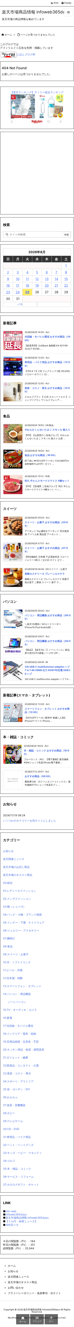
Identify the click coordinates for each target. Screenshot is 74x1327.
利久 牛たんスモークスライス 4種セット (47, 480)
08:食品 (8, 946)
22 (66, 285)
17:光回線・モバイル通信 (18, 1025)
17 (17, 285)
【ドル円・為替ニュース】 (21, 1221)
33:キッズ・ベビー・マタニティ (22, 1152)
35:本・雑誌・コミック (17, 1168)
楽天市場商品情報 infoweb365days (27, 1217)
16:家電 (7, 1017)
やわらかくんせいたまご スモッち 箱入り (47, 429)
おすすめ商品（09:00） (38, 776)
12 (37, 279)
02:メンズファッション (17, 898)
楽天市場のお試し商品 (16, 866)
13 (47, 279)
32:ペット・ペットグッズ (18, 1144)
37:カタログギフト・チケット (21, 1184)
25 (27, 292)
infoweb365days (16, 1214)
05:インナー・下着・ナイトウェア (23, 922)
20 (47, 285)
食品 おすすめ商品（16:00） (41, 455)
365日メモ (12, 1224)
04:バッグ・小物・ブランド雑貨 (22, 914)
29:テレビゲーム (13, 1121)
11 (27, 279)
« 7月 (20, 304)
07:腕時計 (9, 938)
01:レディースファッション (19, 890)
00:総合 (8, 882)
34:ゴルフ (9, 1160)
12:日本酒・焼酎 (13, 978)
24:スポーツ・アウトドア (18, 1081)
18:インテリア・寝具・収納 (19, 1033)
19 (37, 285)
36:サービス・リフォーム (18, 1176)
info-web (11, 1211)
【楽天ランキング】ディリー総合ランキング (37, 92)
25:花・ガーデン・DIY (16, 1089)
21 (56, 285)
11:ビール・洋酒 (12, 970)
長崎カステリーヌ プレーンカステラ (45, 573)
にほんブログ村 (26, 54)
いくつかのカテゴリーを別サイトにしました (29, 820)
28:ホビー (9, 1113)
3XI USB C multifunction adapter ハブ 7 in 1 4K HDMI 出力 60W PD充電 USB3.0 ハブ (48, 670)
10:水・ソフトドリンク (17, 962)
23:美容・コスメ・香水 (17, 1073)
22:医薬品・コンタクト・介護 (21, 1065)
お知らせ (8, 851)
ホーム (8, 34)
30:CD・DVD (11, 1129)
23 (8, 292)
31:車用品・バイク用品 (17, 1136)
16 (8, 285)
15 (66, 279)
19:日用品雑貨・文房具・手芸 (21, 1041)
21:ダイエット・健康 (15, 1057)
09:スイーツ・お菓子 (15, 954)
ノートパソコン (17, 1001)
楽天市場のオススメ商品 (17, 874)
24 (18, 292)
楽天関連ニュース (13, 859)
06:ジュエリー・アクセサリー (21, 930)
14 (56, 279)
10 (18, 279)
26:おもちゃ (10, 1097)
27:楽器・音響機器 (14, 1105)
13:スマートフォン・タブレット (22, 986)
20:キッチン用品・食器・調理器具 (23, 1049)
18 (27, 285)
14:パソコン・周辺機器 (17, 994)
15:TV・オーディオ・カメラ (20, 1009)
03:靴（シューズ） (14, 906)
